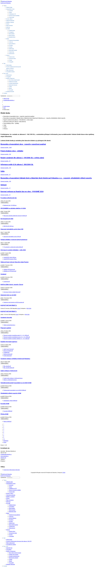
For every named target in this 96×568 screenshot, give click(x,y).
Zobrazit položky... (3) (5, 174)
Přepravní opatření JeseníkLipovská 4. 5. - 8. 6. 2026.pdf (16, 335)
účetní (18, 308)
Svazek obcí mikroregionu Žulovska (11, 469)
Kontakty (5, 93)
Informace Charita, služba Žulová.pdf (11, 292)
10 (3, 439)
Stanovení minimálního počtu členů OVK (12, 229)
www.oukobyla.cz (5, 456)
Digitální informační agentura (9, 341)
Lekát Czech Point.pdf (8, 349)
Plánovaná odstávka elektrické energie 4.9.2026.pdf (15, 215)
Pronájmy (11, 45)
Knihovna (8, 27)
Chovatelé (11, 89)
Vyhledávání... (4, 96)
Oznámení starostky (6, 317)
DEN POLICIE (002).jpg (8, 226)
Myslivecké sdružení (13, 85)
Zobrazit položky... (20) (6, 154)
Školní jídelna (11, 33)
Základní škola (12, 30)
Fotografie (11, 61)
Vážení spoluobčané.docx (9, 325)
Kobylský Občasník (10, 91)
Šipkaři (10, 88)
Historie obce (11, 56)
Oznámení (3, 274)
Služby (7, 38)
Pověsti (10, 60)
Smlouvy (4, 185)
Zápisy (10, 12)
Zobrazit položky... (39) (6, 167)
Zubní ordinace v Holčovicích (9, 370)
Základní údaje (9, 7)
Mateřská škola (12, 37)
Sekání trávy (11, 48)
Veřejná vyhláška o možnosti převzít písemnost (14, 239)
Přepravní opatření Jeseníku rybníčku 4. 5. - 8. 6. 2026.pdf (16, 338)
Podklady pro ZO (12, 14)
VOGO (63, 472)
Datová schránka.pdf (8, 350)
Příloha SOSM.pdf (7, 421)
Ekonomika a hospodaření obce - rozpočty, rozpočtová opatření (23, 144)
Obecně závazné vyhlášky (14, 15)
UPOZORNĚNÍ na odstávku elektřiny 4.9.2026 (13, 208)
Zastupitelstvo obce (10, 9)
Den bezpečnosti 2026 (7, 218)
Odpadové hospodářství (14, 40)
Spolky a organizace (10, 78)
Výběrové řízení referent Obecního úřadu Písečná (14, 262)
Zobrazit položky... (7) (5, 188)
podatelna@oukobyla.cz (8, 100)
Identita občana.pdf (7, 354)
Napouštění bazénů (13, 50)
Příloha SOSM (4, 414)
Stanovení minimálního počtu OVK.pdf (12, 236)
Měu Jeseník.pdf (7, 366)
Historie (7, 55)
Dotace (7, 23)
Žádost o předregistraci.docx (10, 379)
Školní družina (12, 35)
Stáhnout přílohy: (4, 202)
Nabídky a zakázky (10, 22)
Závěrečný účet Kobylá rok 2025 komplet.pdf (13, 302)
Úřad (4, 63)
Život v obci (5, 73)
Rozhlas (10, 47)
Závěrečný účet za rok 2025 (8, 295)
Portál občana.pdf (7, 355)
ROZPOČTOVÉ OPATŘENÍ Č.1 (9, 311)
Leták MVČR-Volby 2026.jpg (9, 257)
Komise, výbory (9, 18)
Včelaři (10, 86)
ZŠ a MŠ (8, 28)
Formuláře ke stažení (10, 71)
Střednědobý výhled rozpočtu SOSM (11, 393)
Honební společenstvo (13, 83)
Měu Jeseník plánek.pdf (8, 367)
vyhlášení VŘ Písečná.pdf (9, 269)
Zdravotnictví (11, 53)
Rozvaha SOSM (5, 403)
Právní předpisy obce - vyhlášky (12, 151)
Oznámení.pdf (6, 281)
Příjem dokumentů (9, 70)
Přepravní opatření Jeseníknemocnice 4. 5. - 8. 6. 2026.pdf (16, 337)
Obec (5, 5)
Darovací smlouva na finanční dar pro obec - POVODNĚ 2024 (22, 191)
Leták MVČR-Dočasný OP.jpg (10, 259)
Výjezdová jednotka (10, 20)
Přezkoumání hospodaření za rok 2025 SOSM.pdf (14, 390)
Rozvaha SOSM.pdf (7, 411)
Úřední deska (9, 65)
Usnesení (11, 10)
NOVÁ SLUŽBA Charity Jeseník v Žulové (12, 284)
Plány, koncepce (9, 25)
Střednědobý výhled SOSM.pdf (10, 400)
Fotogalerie (11, 32)
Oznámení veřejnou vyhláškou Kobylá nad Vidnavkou (15, 358)
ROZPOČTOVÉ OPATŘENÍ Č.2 (9, 305)
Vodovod (11, 42)
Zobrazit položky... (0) (5, 161)
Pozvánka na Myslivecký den (9, 198)
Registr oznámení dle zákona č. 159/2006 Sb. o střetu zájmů (22, 158)
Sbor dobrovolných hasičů (14, 80)
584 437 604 (6, 98)
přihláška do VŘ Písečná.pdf (9, 271)
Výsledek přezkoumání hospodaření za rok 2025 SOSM (16, 383)
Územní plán (11, 17)
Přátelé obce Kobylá (13, 81)
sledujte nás (3, 457)
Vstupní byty (11, 52)
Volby (3, 171)
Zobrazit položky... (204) (6, 147)
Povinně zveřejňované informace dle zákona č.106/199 (18, 541)
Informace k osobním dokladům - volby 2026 (13, 250)
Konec (4, 442)
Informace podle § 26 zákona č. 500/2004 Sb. (17, 164)
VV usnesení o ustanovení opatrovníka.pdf (13, 247)
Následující (5, 440)
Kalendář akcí (9, 75)
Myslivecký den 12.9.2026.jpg (9, 205)
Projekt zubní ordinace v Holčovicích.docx (12, 378)
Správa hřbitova (12, 43)
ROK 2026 (29, 308)
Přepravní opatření (6, 328)
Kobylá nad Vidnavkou (6, 3)
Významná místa (12, 58)
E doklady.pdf (6, 352)
